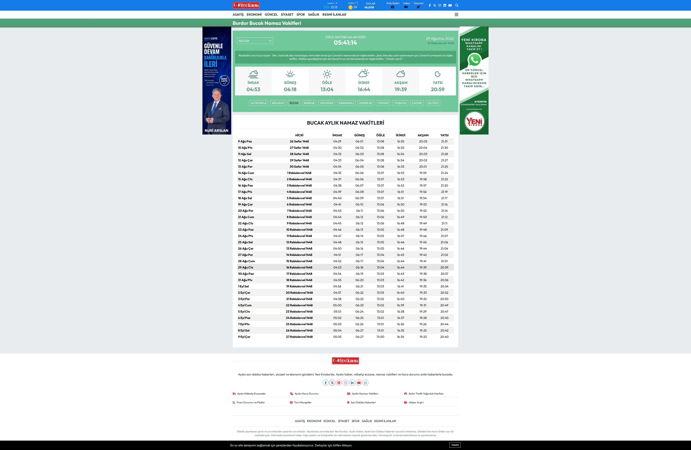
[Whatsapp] (366, 383)
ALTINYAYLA (258, 103)
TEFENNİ (383, 103)
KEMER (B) (365, 103)
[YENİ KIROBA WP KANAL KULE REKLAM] (474, 80)
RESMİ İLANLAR (334, 14)
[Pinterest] (339, 383)
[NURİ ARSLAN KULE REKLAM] (216, 80)
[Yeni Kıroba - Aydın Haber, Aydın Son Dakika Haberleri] (246, 5)
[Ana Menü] (456, 15)
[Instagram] (346, 383)
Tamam (455, 445)
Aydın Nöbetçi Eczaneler (251, 393)
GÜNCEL (271, 14)
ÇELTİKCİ (433, 103)
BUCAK (294, 103)
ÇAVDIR (417, 103)
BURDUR (309, 103)
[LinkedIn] (352, 383)
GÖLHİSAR (326, 103)
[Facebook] (326, 383)
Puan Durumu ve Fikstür (251, 402)
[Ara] (456, 5)
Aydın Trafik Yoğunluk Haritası (425, 393)
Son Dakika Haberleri (363, 402)
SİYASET (287, 14)
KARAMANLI (346, 103)
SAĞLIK (313, 14)
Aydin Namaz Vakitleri (365, 393)
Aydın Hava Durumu (307, 393)
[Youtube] (359, 383)
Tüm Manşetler (302, 402)
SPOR (301, 14)
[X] (332, 383)
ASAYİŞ (238, 14)
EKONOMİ (254, 14)
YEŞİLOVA (400, 103)
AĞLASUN (278, 103)
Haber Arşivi (416, 402)
